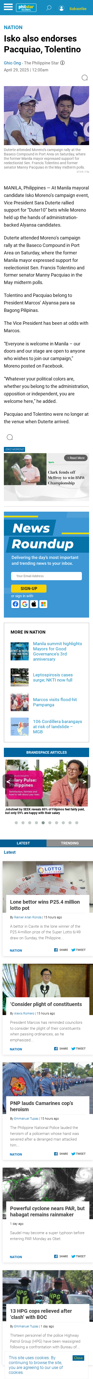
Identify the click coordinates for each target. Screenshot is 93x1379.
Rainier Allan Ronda (27, 917)
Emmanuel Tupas (26, 1118)
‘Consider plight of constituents (46, 1004)
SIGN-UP (29, 588)
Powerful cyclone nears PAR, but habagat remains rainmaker (47, 1211)
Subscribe (78, 9)
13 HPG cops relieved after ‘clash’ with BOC (41, 1314)
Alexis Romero (24, 1013)
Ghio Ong (12, 63)
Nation (13, 27)
